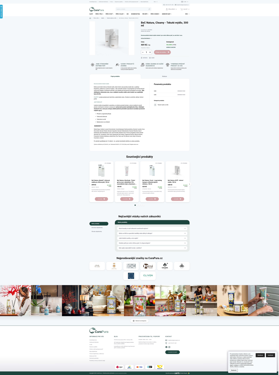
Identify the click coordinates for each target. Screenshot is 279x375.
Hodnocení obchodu (103, 1)
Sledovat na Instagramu (140, 320)
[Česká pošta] (160, 367)
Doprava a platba (119, 1)
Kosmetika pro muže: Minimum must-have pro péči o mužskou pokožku (124, 347)
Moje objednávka (144, 1)
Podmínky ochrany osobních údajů (97, 360)
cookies (236, 365)
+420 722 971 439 (172, 343)
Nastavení (233, 370)
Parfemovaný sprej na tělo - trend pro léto (123, 339)
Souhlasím (270, 355)
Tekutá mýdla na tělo (163, 105)
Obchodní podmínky (93, 358)
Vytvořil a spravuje (170, 373)
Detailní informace (145, 38)
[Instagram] (169, 347)
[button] (135, 205)
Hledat (149, 9)
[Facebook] (166, 347)
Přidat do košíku (161, 52)
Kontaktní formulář (172, 352)
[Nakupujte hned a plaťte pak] (150, 367)
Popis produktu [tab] (115, 76)
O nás (111, 1)
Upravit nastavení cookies (121, 373)
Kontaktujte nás (93, 1)
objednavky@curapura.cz (174, 340)
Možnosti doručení (171, 47)
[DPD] (119, 367)
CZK (185, 1)
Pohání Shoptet (184, 373)
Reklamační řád (92, 356)
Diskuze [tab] (164, 76)
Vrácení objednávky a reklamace (96, 353)
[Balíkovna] (129, 367)
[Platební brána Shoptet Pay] (139, 367)
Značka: (145, 31)
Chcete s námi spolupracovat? (131, 1)
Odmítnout (260, 355)
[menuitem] (91, 14)
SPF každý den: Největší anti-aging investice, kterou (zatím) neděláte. (124, 343)
